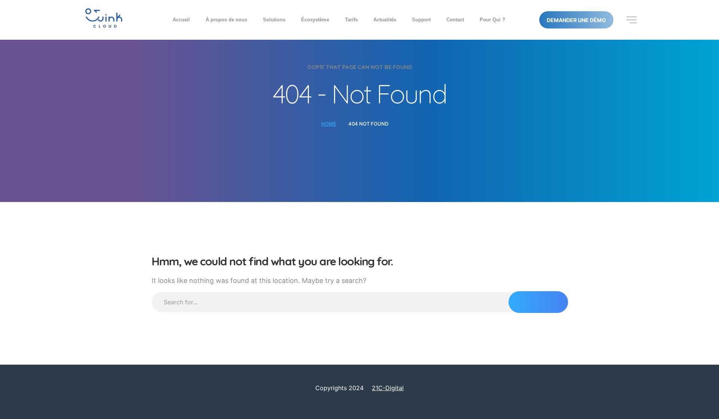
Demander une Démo (576, 20)
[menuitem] (181, 19)
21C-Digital (388, 388)
